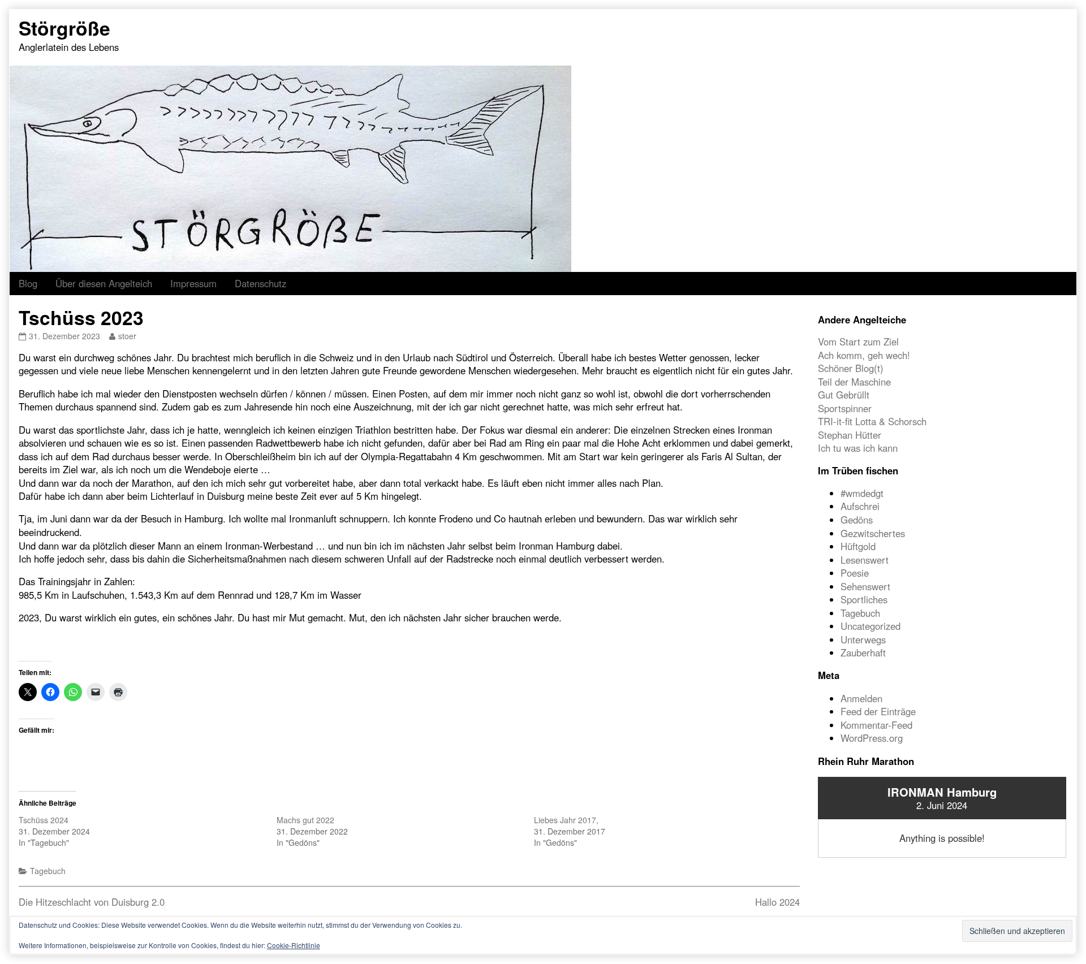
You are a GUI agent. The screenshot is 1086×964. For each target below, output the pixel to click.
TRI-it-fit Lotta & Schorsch (872, 421)
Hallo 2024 (777, 902)
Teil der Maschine (854, 381)
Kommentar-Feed (876, 725)
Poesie (855, 573)
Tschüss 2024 (43, 819)
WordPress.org (872, 738)
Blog (28, 283)
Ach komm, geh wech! (864, 355)
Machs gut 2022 (305, 819)
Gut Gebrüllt (843, 394)
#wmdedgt (862, 493)
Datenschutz (260, 283)
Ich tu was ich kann (858, 448)
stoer (127, 335)
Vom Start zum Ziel (858, 341)
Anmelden (861, 698)
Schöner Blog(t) (851, 368)
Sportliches (864, 599)
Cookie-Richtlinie (293, 945)
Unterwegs (863, 639)
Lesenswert (865, 560)
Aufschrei (860, 506)
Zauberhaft (863, 652)
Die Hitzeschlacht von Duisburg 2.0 (92, 902)
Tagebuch (48, 870)
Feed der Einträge (878, 711)
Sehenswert (865, 586)
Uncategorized (870, 626)
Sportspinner (845, 408)
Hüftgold (858, 546)
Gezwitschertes (873, 533)
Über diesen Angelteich (103, 283)
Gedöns (857, 519)
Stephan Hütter (849, 435)
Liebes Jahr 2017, (566, 819)
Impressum (193, 283)
